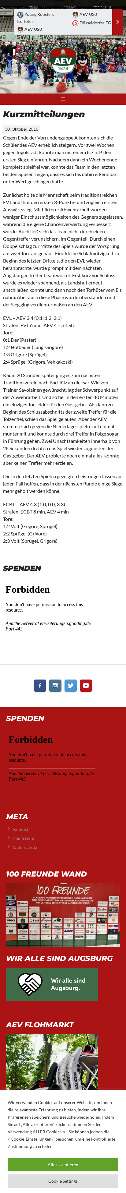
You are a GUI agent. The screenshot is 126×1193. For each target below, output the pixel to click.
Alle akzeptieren (63, 1164)
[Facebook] (40, 685)
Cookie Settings (63, 1181)
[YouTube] (86, 685)
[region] (63, 1141)
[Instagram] (55, 685)
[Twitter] (71, 685)
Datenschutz (25, 847)
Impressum (23, 838)
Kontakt (20, 829)
